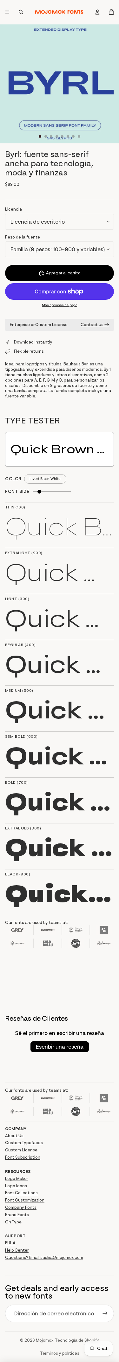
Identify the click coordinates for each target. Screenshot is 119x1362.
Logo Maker (16, 1178)
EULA (10, 1243)
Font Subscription (22, 1157)
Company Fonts (20, 1207)
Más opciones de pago (59, 305)
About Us (14, 1135)
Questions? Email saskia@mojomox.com (44, 1257)
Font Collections (21, 1192)
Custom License (21, 1150)
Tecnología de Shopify (77, 1340)
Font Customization (24, 1200)
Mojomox (44, 1340)
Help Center (17, 1250)
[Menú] (7, 12)
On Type (13, 1222)
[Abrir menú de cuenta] (97, 12)
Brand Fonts (17, 1214)
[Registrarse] (105, 1313)
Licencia (13, 209)
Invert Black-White (45, 478)
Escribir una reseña (59, 1047)
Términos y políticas (59, 1353)
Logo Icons (16, 1185)
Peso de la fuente (22, 237)
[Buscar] (21, 12)
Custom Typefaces (24, 1142)
